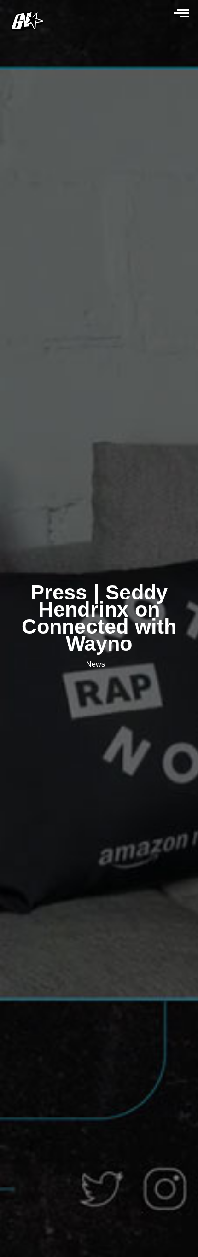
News (95, 664)
